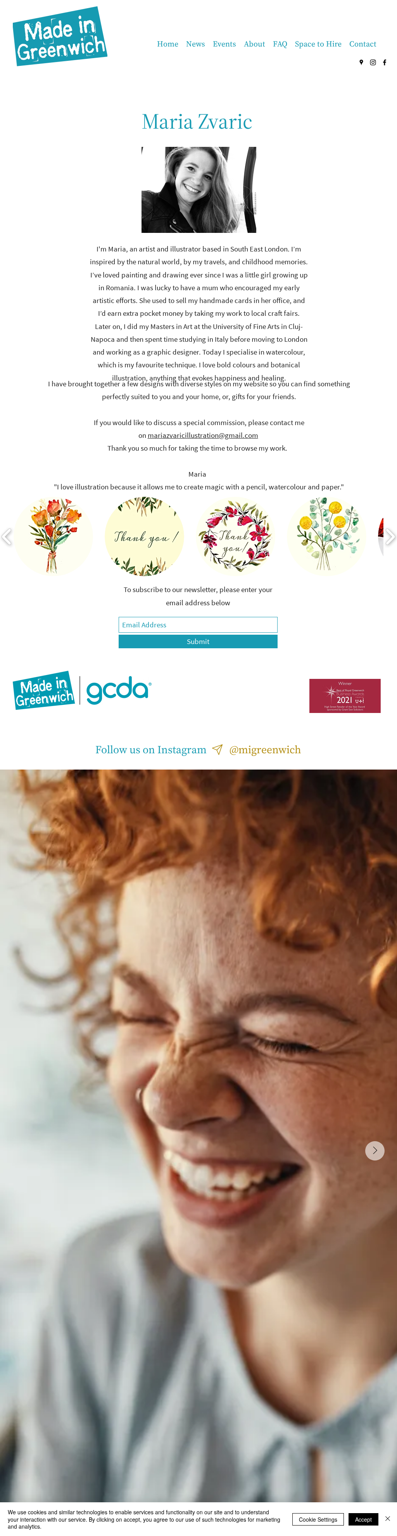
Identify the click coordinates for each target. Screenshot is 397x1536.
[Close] (387, 1519)
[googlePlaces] (361, 62)
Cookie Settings (318, 1519)
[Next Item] (375, 1151)
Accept (363, 1519)
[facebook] (384, 62)
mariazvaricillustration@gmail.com (203, 435)
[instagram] (373, 62)
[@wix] (218, 749)
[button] (53, 536)
